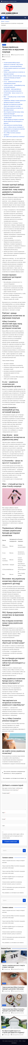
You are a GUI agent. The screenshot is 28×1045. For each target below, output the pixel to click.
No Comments (7, 56)
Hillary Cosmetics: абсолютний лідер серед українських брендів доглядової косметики (15, 77)
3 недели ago (7, 969)
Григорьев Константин (18, 54)
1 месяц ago (7, 1034)
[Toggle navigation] (7, 17)
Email (4, 819)
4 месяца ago (7, 54)
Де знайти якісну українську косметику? (14, 136)
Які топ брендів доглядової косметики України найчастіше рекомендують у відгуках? (14, 121)
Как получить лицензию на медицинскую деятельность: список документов (14, 772)
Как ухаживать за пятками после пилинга (13, 778)
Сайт (3, 825)
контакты (14, 1043)
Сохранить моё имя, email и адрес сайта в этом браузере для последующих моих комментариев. (13, 836)
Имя (3, 812)
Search (24, 850)
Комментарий (6, 793)
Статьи (4, 44)
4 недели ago (7, 991)
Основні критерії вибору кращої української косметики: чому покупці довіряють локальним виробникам (13, 64)
